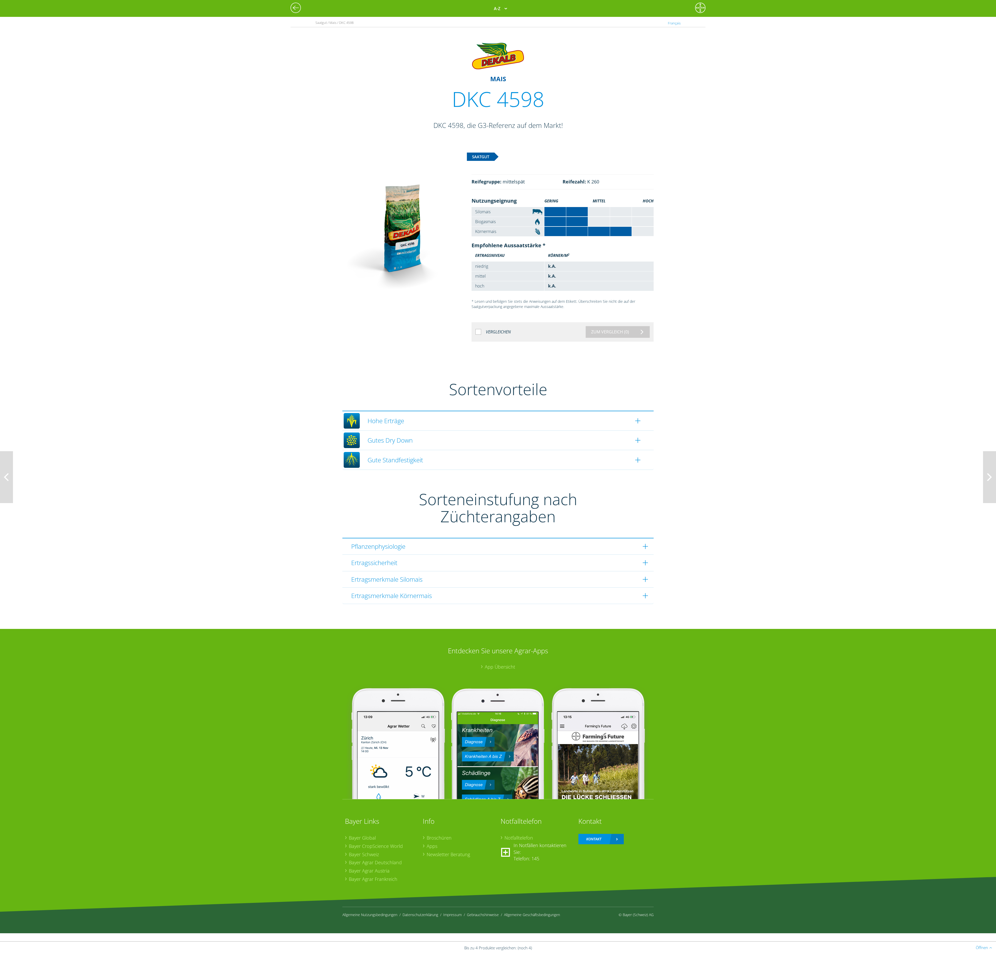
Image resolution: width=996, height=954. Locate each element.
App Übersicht (500, 667)
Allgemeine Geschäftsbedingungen (532, 914)
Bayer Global (362, 838)
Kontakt (593, 838)
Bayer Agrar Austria (369, 871)
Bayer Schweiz (364, 854)
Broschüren (439, 838)
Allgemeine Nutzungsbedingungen (369, 914)
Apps (432, 846)
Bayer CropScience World (376, 846)
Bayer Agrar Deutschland (375, 862)
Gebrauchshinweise (483, 914)
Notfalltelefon (518, 838)
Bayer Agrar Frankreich (373, 879)
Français (674, 23)
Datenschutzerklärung (420, 914)
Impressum (452, 914)
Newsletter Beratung (448, 854)
